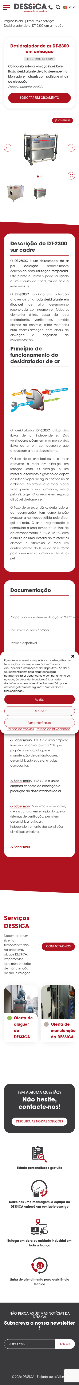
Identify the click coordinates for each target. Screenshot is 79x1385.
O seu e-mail (16, 1344)
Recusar (40, 711)
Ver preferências (39, 722)
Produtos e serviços (40, 21)
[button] (73, 656)
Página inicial (14, 21)
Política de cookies (20, 729)
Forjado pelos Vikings (52, 1377)
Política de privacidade (53, 729)
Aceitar (39, 699)
